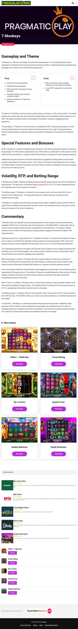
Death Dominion (58, 447)
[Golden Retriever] (19, 442)
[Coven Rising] (58, 352)
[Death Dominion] (58, 442)
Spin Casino (17, 494)
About (41, 625)
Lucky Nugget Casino (21, 508)
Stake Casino (18, 521)
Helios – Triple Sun (19, 357)
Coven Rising (58, 357)
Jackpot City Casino (20, 534)
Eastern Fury (58, 402)
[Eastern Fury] (58, 397)
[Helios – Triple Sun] (19, 352)
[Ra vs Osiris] (19, 397)
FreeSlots (43, 622)
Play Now (19, 364)
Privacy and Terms (25, 625)
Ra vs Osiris (19, 402)
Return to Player (38, 185)
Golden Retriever (19, 447)
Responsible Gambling (51, 625)
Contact (35, 625)
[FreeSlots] (16, 3)
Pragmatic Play (8, 44)
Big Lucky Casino (19, 481)
